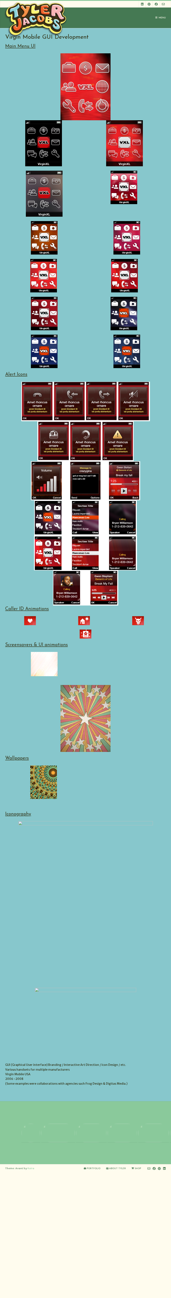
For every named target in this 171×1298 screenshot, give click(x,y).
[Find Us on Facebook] (156, 4)
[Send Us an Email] (163, 4)
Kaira (31, 1168)
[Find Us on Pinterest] (149, 4)
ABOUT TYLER (117, 1168)
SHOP (138, 1168)
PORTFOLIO (94, 1168)
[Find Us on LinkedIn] (142, 4)
